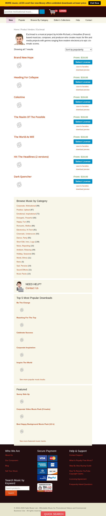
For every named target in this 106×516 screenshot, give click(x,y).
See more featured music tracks (33, 441)
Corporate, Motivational (26, 206)
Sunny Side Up (23, 394)
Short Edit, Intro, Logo (26, 242)
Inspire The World (24, 363)
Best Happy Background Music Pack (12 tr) (35, 424)
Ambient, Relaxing (24, 250)
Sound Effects (22, 270)
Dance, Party (22, 238)
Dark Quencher (23, 176)
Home (16, 30)
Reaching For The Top (26, 318)
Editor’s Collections (62, 20)
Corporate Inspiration (26, 348)
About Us (9, 455)
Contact (88, 20)
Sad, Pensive (22, 266)
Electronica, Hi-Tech (25, 230)
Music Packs (22, 274)
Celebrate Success (25, 333)
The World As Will (24, 136)
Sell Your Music (11, 471)
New (11, 20)
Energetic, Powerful (24, 218)
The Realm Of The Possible (29, 116)
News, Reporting (23, 246)
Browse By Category (39, 20)
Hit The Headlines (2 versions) (31, 156)
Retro (19, 262)
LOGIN (63, 11)
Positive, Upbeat (23, 210)
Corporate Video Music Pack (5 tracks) (33, 409)
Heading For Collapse (26, 77)
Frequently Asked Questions (80, 484)
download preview (82, 70)
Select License (82, 62)
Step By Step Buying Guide (80, 466)
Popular (21, 20)
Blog (7, 466)
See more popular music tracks (32, 379)
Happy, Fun (21, 222)
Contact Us (32, 288)
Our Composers (11, 460)
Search (11, 493)
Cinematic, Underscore (26, 234)
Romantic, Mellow (24, 226)
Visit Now (94, 3)
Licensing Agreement (77, 479)
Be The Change (23, 303)
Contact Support (76, 455)
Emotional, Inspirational (26, 214)
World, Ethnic (22, 258)
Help (78, 20)
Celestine (19, 97)
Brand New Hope (23, 57)
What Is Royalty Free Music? (81, 460)
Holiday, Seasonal (24, 254)
